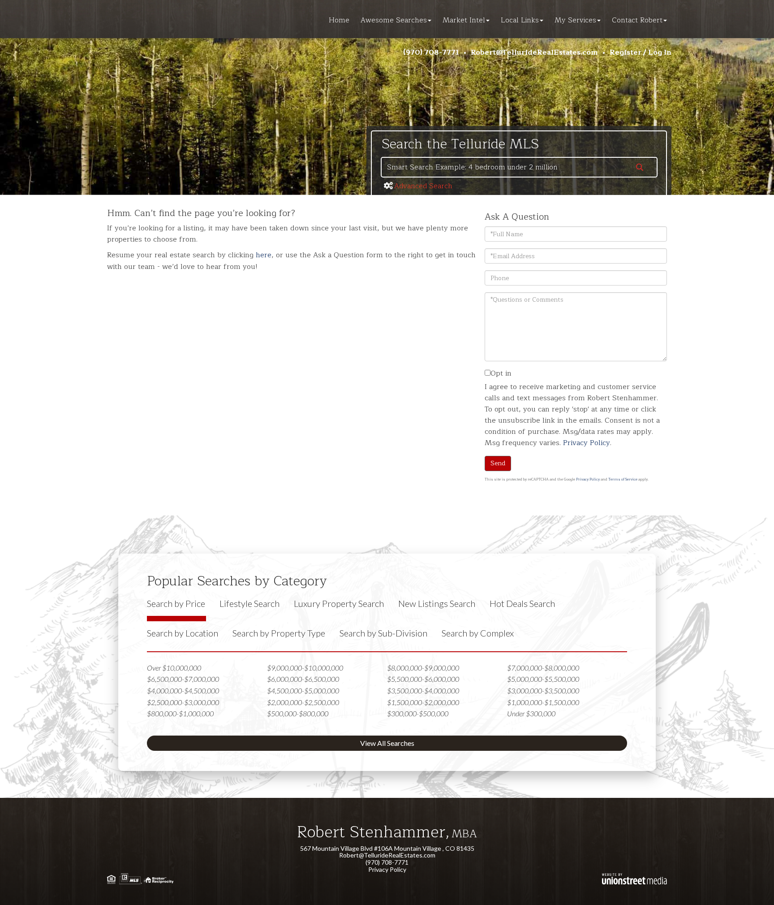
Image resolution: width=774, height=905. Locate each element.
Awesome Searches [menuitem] (394, 20)
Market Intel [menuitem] (464, 20)
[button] (639, 168)
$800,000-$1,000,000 (180, 713)
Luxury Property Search (339, 603)
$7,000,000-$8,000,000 (543, 667)
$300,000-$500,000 (417, 713)
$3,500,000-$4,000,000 (423, 690)
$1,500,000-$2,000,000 (423, 702)
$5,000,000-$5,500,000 (543, 679)
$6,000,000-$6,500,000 (303, 679)
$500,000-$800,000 (297, 713)
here (263, 255)
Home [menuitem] (339, 20)
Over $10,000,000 (174, 667)
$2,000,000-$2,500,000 (303, 702)
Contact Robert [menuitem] (637, 20)
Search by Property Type (278, 633)
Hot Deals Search (522, 603)
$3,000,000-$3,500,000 (543, 690)
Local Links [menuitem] (520, 20)
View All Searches (387, 743)
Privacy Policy (586, 443)
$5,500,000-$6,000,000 (423, 679)
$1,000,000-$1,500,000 (543, 702)
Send (497, 463)
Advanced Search (423, 186)
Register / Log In (640, 52)
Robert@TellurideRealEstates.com (534, 52)
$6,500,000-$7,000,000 (183, 679)
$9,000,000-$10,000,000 (305, 667)
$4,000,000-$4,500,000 (183, 690)
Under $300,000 (531, 713)
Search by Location (182, 633)
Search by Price (176, 603)
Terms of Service (622, 479)
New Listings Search (436, 603)
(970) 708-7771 (431, 52)
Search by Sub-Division (383, 633)
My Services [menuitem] (575, 20)
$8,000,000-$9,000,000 (423, 667)
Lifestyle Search (249, 603)
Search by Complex (478, 633)
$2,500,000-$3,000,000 (183, 702)
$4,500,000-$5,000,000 (303, 690)
